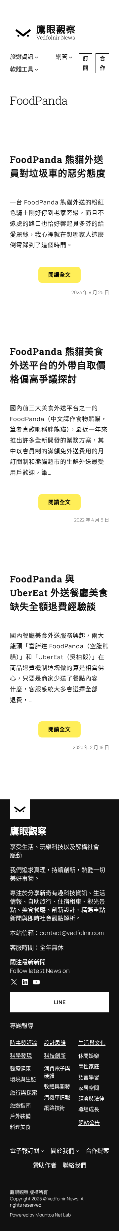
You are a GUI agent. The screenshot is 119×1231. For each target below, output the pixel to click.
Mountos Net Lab (53, 1215)
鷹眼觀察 (56, 29)
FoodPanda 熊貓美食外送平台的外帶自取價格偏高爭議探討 (58, 365)
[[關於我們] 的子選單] (77, 1151)
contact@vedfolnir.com (72, 933)
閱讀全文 (64, 277)
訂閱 (85, 63)
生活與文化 (92, 1042)
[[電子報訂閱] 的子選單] (42, 1151)
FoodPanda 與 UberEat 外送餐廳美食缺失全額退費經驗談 (59, 593)
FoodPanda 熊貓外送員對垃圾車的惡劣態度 (58, 166)
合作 (102, 63)
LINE (59, 1002)
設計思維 (55, 1042)
